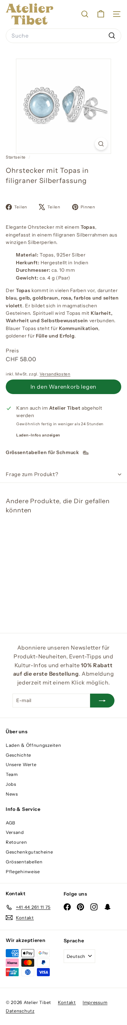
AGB (10, 822)
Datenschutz (20, 1010)
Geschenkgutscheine (29, 852)
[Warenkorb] (101, 14)
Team (12, 774)
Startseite (16, 157)
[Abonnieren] (102, 700)
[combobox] (63, 35)
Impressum (95, 1002)
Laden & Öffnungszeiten (33, 745)
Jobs (11, 784)
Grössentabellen (24, 861)
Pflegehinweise (23, 871)
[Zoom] (101, 144)
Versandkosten (55, 373)
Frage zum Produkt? (32, 474)
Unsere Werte (21, 764)
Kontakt (67, 1002)
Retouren (16, 842)
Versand (15, 832)
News (12, 794)
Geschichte (18, 755)
